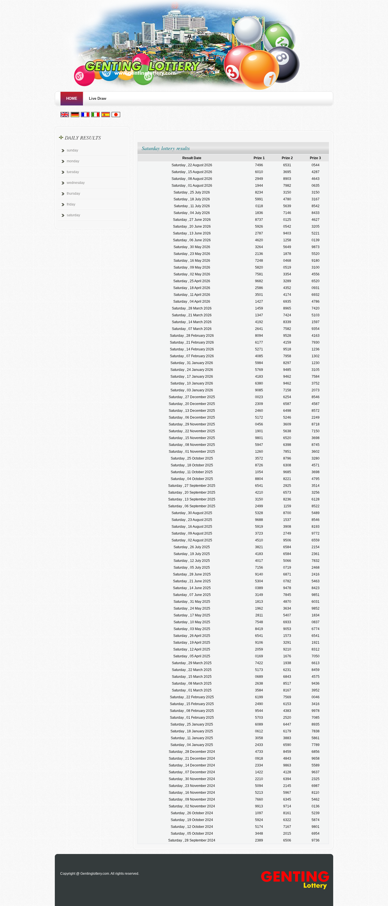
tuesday (73, 172)
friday (71, 204)
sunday (72, 150)
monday (73, 161)
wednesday (76, 183)
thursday (73, 194)
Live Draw (97, 98)
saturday (73, 215)
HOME (71, 98)
